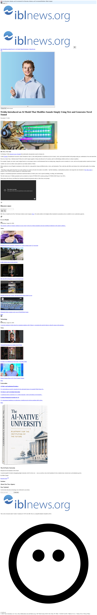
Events (33, 49)
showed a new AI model (15, 154)
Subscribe (16, 492)
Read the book (4, 478)
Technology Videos (27, 49)
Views (12, 49)
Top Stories (3, 49)
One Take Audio (88, 169)
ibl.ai (33, 214)
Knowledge (8, 49)
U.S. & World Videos (18, 49)
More (2, 314)
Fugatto (5, 156)
